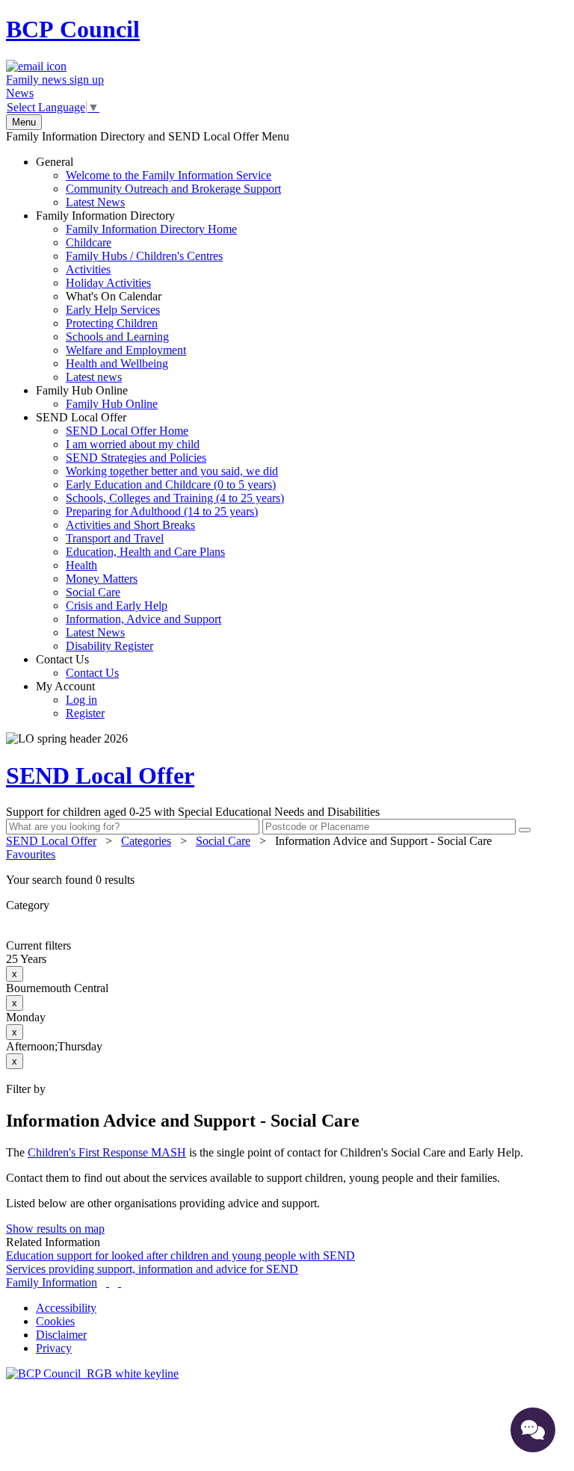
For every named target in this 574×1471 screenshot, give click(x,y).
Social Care (93, 592)
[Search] (525, 830)
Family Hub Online (97, 397)
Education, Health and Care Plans (145, 551)
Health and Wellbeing (117, 363)
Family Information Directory (136, 296)
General (158, 181)
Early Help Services (113, 309)
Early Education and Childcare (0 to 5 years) (171, 484)
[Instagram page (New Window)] (119, 1282)
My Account (70, 699)
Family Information (51, 1282)
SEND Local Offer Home (127, 430)
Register (85, 713)
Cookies (55, 1321)
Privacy (54, 1348)
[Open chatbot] (532, 1429)
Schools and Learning (117, 336)
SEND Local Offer (160, 531)
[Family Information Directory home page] (92, 1373)
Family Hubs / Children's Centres (144, 256)
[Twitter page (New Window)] (107, 1282)
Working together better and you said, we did (172, 471)
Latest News (95, 202)
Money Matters (102, 578)
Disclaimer (61, 1334)
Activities (88, 269)
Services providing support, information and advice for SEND (152, 1269)
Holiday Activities (108, 282)
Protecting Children (112, 323)
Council (73, 29)
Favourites (30, 854)
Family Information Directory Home (151, 229)
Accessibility (66, 1307)
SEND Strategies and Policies (136, 457)
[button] (287, 880)
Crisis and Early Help (116, 605)
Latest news (94, 377)
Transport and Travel (115, 538)
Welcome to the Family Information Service (168, 175)
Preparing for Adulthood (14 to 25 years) (162, 511)
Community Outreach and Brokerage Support (173, 188)
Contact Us (77, 666)
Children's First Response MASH (107, 1152)
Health (81, 565)
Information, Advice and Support (143, 619)
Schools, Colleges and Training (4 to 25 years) (175, 498)
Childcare (88, 242)
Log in (81, 699)
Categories (146, 840)
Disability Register (109, 646)
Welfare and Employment (126, 350)
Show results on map (55, 1228)
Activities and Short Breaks (130, 524)
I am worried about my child (133, 444)
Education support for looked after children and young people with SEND (180, 1255)
